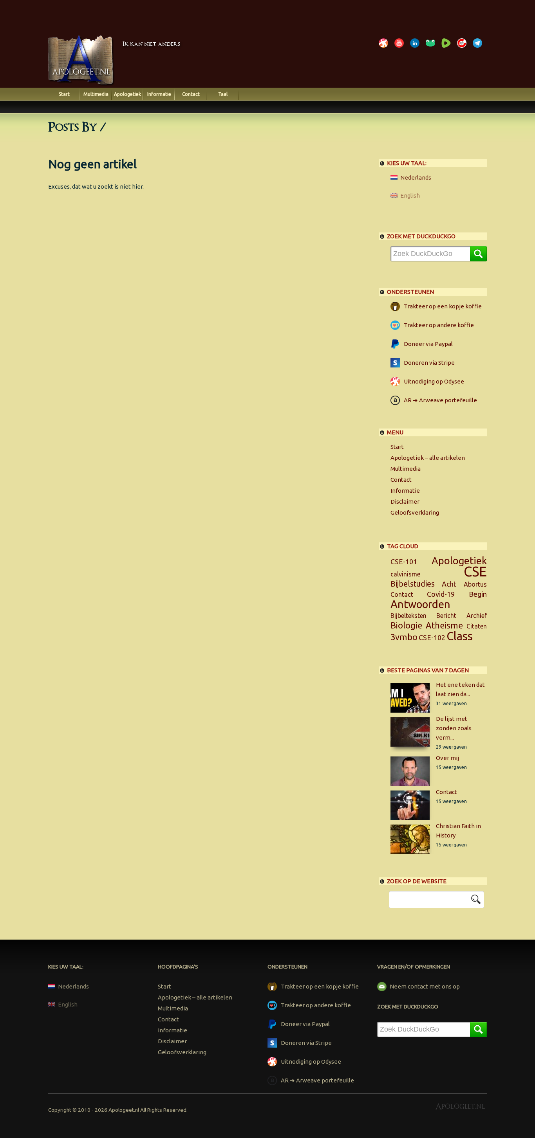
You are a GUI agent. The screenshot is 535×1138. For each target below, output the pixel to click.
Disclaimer (404, 501)
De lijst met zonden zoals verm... (454, 728)
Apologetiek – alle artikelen (427, 457)
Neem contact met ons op (425, 986)
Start (64, 94)
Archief (476, 615)
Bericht (446, 615)
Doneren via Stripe (429, 362)
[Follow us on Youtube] (400, 47)
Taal (223, 94)
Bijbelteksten (408, 615)
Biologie (406, 625)
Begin (478, 594)
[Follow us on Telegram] (479, 47)
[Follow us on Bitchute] (463, 47)
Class (459, 636)
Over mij (447, 757)
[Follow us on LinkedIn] (416, 47)
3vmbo (404, 637)
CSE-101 (403, 561)
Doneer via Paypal (428, 343)
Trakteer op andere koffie (439, 325)
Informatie (159, 94)
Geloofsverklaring (414, 512)
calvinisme (405, 574)
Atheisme (444, 625)
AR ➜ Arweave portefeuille (440, 400)
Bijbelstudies (412, 584)
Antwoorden (420, 604)
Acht (449, 584)
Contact (191, 94)
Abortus (475, 584)
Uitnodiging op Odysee (434, 381)
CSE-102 (432, 637)
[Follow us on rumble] (447, 47)
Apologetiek (127, 94)
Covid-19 (441, 594)
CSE (475, 571)
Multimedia (95, 94)
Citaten (476, 626)
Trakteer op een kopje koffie (443, 306)
